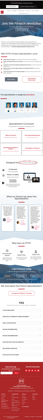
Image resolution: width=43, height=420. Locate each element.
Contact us (24, 402)
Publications (28, 10)
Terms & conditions (38, 416)
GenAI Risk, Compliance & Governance (28, 6)
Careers (23, 400)
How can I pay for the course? (11, 354)
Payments (3, 399)
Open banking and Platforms (4, 401)
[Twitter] (32, 370)
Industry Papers (14, 407)
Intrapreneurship (4, 404)
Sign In (27, 13)
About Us (9, 10)
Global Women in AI (22, 13)
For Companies (25, 406)
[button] (5, 107)
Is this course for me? (8, 310)
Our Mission (24, 397)
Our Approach (24, 399)
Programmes (14, 10)
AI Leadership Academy (12, 6)
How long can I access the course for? (13, 342)
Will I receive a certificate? (10, 348)
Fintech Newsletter (15, 410)
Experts (33, 397)
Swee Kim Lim (37, 225)
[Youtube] (38, 370)
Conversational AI (4, 406)
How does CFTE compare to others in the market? (16, 316)
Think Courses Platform (5, 408)
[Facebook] (29, 370)
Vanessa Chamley (22, 221)
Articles (13, 399)
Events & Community (35, 10)
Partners (33, 399)
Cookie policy (32, 416)
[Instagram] (35, 370)
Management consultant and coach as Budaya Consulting (36, 228)
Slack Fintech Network (16, 408)
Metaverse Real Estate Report (16, 403)
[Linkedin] (26, 370)
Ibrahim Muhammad (9, 218)
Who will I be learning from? (10, 335)
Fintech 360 (3, 395)
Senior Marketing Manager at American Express (23, 224)
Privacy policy (27, 416)
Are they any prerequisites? (10, 329)
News (23, 403)
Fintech (2, 397)
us (24, 395)
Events (13, 395)
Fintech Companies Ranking (15, 405)
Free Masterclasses (15, 397)
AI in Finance (3, 403)
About (23, 395)
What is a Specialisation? (9, 323)
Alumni (33, 395)
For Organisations (21, 10)
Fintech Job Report (15, 400)
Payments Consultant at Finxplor (9, 221)
